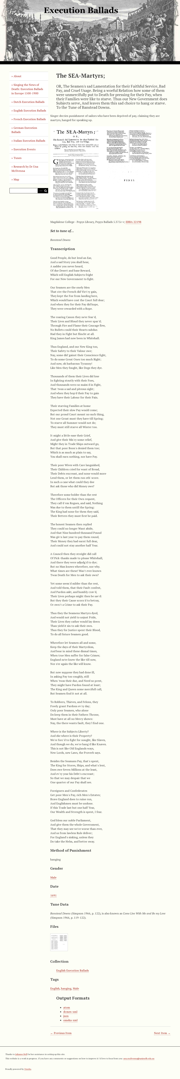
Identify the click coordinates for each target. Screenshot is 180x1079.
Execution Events (25, 149)
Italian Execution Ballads (29, 141)
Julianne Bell (21, 1054)
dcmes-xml (70, 1012)
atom (66, 1007)
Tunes (17, 158)
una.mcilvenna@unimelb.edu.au (138, 1058)
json (66, 1016)
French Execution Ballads (30, 119)
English (55, 988)
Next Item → (162, 1033)
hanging (66, 988)
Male (53, 877)
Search (45, 190)
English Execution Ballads (30, 110)
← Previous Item (61, 1033)
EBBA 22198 (133, 222)
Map (16, 179)
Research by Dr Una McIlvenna (24, 169)
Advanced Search (40, 190)
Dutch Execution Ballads (29, 102)
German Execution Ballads (24, 130)
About (17, 76)
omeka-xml (70, 1020)
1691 (53, 895)
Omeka (27, 1069)
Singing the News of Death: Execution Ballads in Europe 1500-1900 (27, 89)
